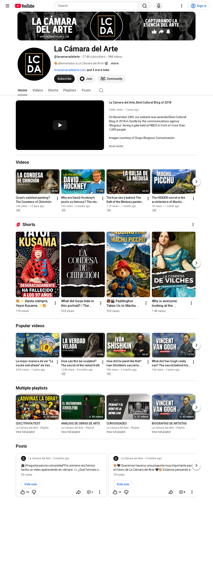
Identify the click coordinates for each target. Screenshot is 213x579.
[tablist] (106, 90)
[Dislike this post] (34, 492)
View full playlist (25, 432)
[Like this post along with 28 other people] (22, 492)
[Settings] (181, 5)
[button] (116, 146)
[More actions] (57, 198)
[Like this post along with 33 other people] (115, 492)
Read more (116, 146)
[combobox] (97, 5)
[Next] (196, 181)
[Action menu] (99, 492)
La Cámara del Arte (27, 427)
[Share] (78, 492)
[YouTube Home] (24, 6)
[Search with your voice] (159, 6)
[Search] (144, 6)
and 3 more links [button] (98, 70)
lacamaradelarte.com (71, 70)
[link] (61, 476)
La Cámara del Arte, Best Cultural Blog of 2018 (140, 102)
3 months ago (153, 458)
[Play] (60, 125)
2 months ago (61, 458)
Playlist (44, 427)
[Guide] (7, 5)
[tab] (22, 90)
